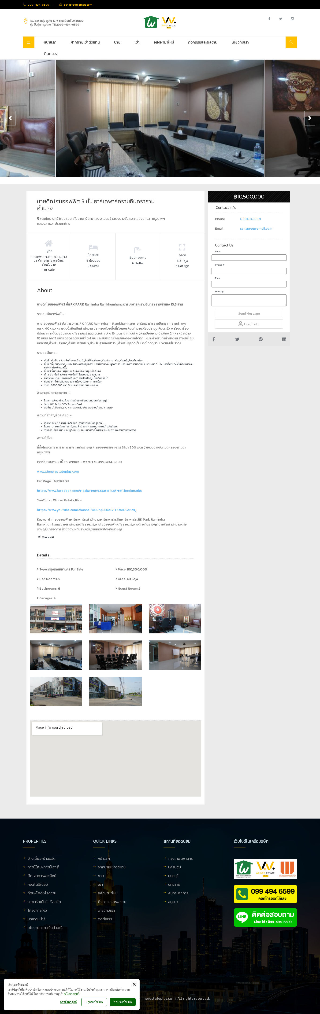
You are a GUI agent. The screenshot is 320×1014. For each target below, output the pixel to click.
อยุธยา (173, 902)
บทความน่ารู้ (36, 919)
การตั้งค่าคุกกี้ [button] (68, 1002)
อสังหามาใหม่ (164, 42)
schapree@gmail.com (256, 228)
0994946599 (250, 219)
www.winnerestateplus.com (58, 471)
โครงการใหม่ (37, 910)
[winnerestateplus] (160, 22)
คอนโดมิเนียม (38, 884)
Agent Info (251, 324)
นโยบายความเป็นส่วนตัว (45, 928)
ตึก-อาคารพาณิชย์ (42, 876)
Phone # (219, 265)
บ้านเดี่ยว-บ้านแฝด (42, 858)
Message (219, 291)
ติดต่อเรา (51, 53)
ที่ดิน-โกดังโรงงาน (42, 893)
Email (218, 278)
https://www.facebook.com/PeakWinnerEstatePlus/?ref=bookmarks (89, 490)
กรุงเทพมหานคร (180, 858)
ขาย (117, 42)
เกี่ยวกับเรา (240, 42)
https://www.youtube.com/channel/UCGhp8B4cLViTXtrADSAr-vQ (87, 509)
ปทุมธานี (174, 884)
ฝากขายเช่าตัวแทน (85, 42)
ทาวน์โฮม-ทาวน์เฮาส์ (43, 867)
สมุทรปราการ (178, 893)
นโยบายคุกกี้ (71, 994)
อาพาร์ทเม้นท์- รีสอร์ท (44, 902)
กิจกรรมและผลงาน (202, 42)
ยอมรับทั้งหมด (123, 1002)
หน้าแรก (50, 42)
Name (218, 251)
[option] (160, 118)
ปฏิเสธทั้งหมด (94, 1002)
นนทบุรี (173, 876)
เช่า (137, 42)
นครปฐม (174, 867)
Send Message (249, 313)
